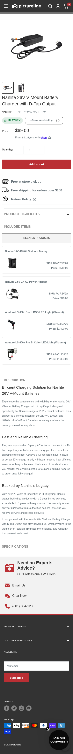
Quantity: (7, 149)
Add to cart (36, 164)
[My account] (58, 6)
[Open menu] (6, 6)
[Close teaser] (48, 729)
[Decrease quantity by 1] (19, 150)
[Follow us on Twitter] (14, 708)
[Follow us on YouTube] (29, 708)
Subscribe (16, 677)
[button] (59, 740)
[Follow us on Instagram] (21, 708)
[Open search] (50, 6)
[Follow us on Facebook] (6, 708)
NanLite (7, 112)
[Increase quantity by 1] (40, 150)
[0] (65, 6)
